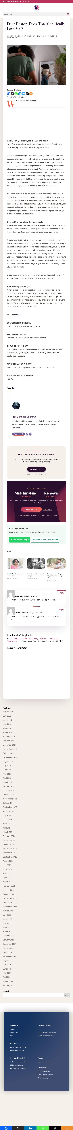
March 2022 (8, 932)
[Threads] (27, 93)
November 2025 (10, 749)
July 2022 (7, 915)
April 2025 (7, 778)
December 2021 (9, 944)
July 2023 (7, 865)
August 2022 (8, 911)
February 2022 (9, 936)
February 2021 (9, 985)
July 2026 (7, 716)
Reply (61, 593)
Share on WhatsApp (20, 539)
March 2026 (8, 732)
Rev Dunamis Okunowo (20, 36)
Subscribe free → (36, 469)
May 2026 (7, 724)
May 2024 (7, 824)
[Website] (27, 434)
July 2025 (7, 766)
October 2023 (9, 853)
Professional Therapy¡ (18, 1068)
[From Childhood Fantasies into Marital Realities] (16, 563)
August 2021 (8, 960)
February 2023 (9, 886)
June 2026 (7, 720)
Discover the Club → (31, 509)
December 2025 (9, 745)
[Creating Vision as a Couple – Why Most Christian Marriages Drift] (56, 563)
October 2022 (9, 902)
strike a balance (13, 200)
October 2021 (8, 952)
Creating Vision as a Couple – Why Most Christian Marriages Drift (55, 575)
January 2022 (8, 940)
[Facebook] (8, 93)
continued (16, 315)
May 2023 (7, 873)
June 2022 (7, 919)
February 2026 (9, 737)
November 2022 (10, 898)
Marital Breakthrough (45, 1036)
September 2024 (10, 807)
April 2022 (7, 927)
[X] (12, 93)
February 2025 (9, 786)
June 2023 (7, 869)
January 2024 (9, 840)
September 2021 (9, 956)
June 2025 (7, 770)
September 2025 (10, 757)
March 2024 (8, 832)
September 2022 (10, 907)
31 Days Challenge (16, 1065)
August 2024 (8, 811)
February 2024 (9, 836)
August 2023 (8, 861)
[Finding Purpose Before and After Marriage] (36, 563)
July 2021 (7, 965)
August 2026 (8, 712)
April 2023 (7, 878)
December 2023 (10, 844)
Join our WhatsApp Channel (45, 540)
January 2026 (9, 741)
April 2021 (7, 977)
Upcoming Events (44, 1062)
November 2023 (10, 849)
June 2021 (7, 969)
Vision (12, 1029)
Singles (50, 36)
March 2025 (8, 782)
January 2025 (8, 791)
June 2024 (7, 820)
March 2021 (8, 981)
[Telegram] (23, 93)
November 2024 (10, 799)
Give (11, 1036)
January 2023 (9, 890)
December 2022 (9, 894)
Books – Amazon (44, 1071)
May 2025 (7, 774)
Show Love (14, 1032)
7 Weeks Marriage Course (19, 1062)
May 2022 (7, 923)
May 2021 (7, 973)
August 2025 (8, 761)
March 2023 (8, 882)
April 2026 (7, 728)
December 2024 (10, 795)
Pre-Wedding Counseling (47, 1032)
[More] (31, 93)
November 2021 (9, 948)
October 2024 (9, 803)
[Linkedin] (19, 93)
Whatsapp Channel (17, 1050)
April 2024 (7, 828)
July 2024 (7, 815)
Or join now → (47, 509)
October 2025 (9, 753)
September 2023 (10, 857)
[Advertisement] (36, 121)
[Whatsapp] (16, 93)
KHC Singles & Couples (18, 1047)
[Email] (30, 434)
